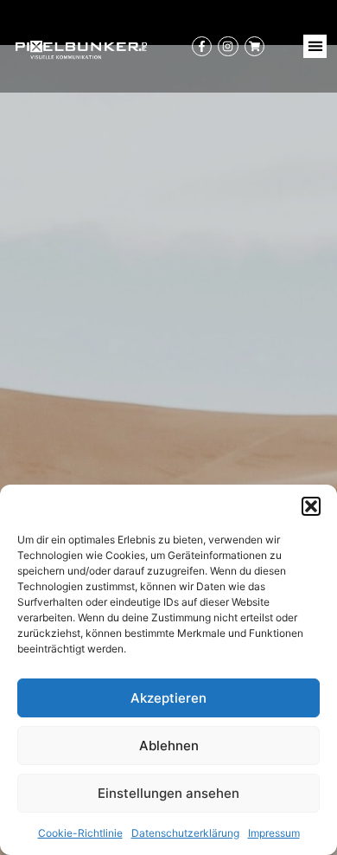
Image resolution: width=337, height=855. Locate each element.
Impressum (274, 832)
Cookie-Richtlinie (80, 832)
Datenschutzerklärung (185, 832)
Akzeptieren (168, 698)
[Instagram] (228, 46)
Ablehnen (169, 745)
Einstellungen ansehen (168, 793)
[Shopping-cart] (254, 46)
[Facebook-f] (202, 46)
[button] (311, 506)
